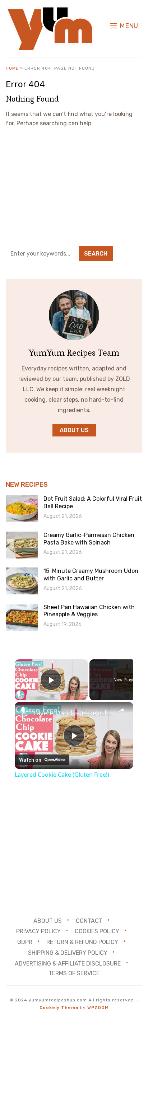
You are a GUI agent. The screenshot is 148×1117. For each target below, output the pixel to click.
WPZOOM (98, 1007)
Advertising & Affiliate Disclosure (68, 963)
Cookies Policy (97, 931)
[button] (124, 25)
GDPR (24, 942)
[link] (24, 711)
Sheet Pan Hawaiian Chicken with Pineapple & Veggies (89, 611)
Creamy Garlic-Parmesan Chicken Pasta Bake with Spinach (88, 539)
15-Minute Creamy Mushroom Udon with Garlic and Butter (90, 574)
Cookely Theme (59, 1007)
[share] (121, 710)
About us (74, 430)
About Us (47, 920)
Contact (89, 920)
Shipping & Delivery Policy (67, 952)
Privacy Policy (38, 931)
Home (12, 68)
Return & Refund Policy (82, 942)
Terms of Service (74, 973)
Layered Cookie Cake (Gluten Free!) (74, 713)
